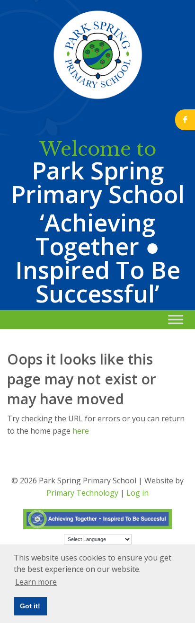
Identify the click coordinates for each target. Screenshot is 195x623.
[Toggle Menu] (175, 319)
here (80, 431)
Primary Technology (82, 493)
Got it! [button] (30, 606)
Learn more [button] (36, 582)
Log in (137, 493)
